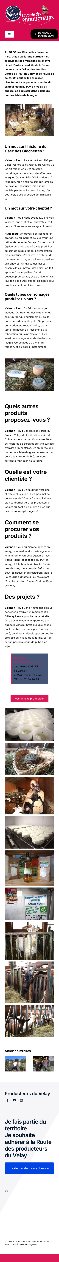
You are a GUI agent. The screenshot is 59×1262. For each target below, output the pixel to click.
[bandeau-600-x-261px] (29, 6)
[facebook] (7, 1100)
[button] (7, 1063)
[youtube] (14, 1100)
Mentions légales (28, 1244)
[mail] (21, 1100)
